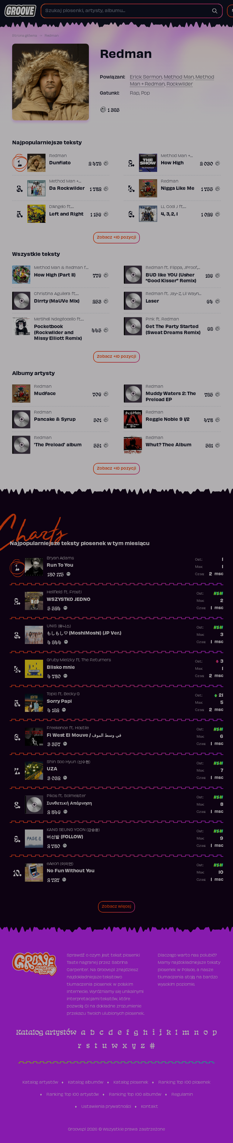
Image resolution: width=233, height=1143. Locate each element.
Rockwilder (180, 84)
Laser (152, 301)
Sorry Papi (59, 701)
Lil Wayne (192, 294)
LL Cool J (169, 207)
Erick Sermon (146, 77)
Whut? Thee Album (168, 445)
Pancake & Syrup (55, 419)
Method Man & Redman (58, 268)
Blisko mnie (61, 667)
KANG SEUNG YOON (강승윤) (73, 830)
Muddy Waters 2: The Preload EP (171, 397)
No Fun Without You (71, 871)
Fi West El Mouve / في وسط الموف (84, 735)
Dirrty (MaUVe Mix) (56, 301)
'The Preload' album (58, 445)
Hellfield (54, 592)
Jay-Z (175, 294)
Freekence (57, 728)
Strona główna (24, 35)
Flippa (176, 268)
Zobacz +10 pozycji (116, 238)
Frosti (75, 592)
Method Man (179, 77)
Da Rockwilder (67, 188)
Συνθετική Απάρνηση (69, 803)
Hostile (82, 728)
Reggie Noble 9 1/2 (168, 419)
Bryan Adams (60, 558)
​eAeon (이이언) (60, 864)
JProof (190, 268)
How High (172, 163)
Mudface (45, 394)
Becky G (71, 694)
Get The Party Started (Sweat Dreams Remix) (173, 330)
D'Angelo (57, 207)
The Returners (96, 660)
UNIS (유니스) (59, 626)
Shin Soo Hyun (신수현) (68, 762)
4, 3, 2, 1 (169, 214)
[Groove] (20, 11)
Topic (52, 694)
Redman (57, 156)
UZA (52, 769)
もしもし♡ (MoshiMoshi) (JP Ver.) (84, 633)
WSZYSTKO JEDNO (68, 600)
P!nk (150, 319)
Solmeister (75, 796)
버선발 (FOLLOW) (65, 837)
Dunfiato (60, 163)
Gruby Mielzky (61, 660)
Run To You (60, 565)
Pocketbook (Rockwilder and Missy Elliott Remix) (58, 333)
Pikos (52, 796)
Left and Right (66, 214)
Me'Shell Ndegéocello (55, 319)
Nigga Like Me (177, 188)
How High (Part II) (55, 275)
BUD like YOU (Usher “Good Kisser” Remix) (171, 278)
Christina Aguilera (52, 294)
